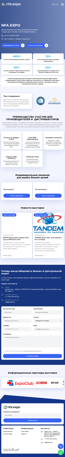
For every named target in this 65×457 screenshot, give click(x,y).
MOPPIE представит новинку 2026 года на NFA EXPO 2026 (16, 238)
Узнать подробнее (16, 196)
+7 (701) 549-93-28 (12, 296)
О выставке (25, 431)
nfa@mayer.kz (10, 302)
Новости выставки (9, 215)
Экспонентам (7, 431)
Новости (24, 434)
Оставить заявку (32, 356)
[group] (20, 382)
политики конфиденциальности (32, 351)
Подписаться (32, 420)
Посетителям (7, 434)
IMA (13, 449)
